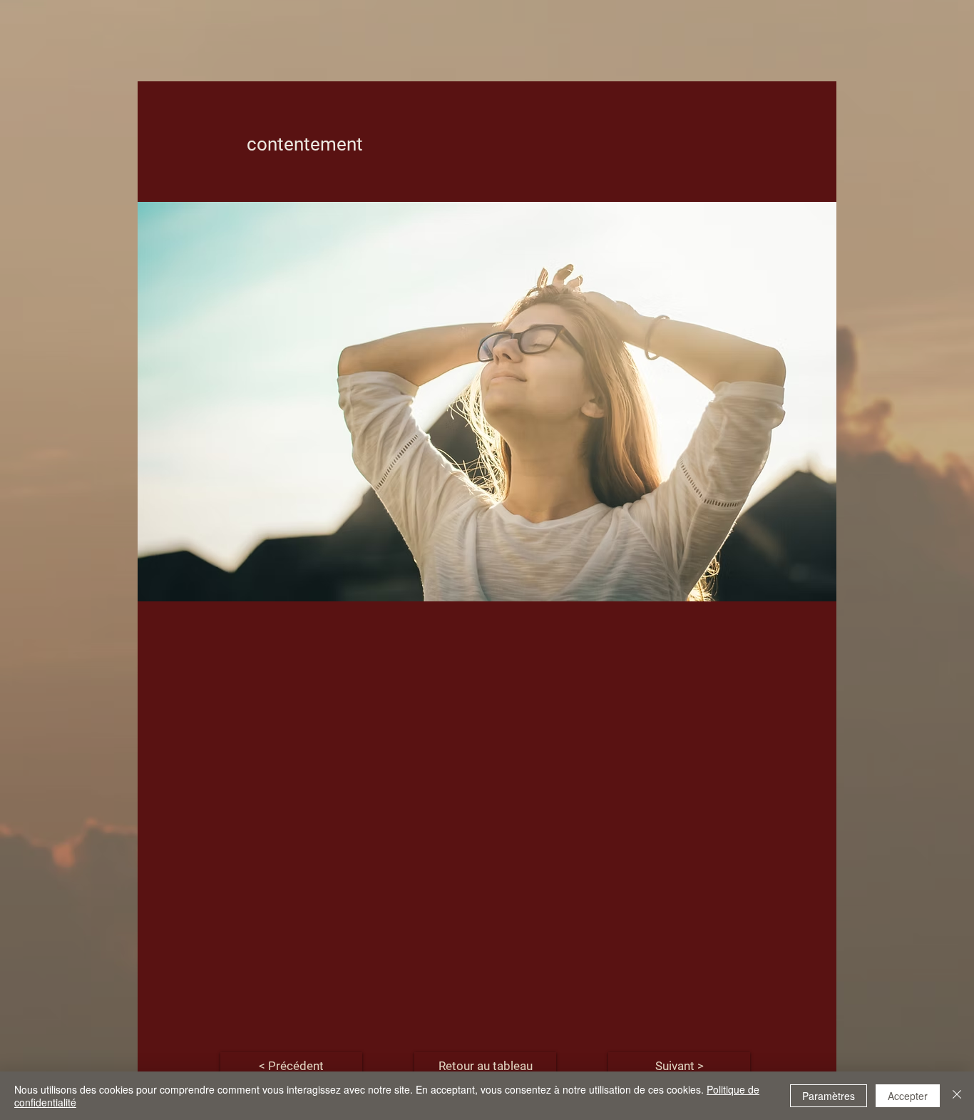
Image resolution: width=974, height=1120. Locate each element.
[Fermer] (956, 1096)
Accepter (908, 1096)
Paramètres (828, 1096)
